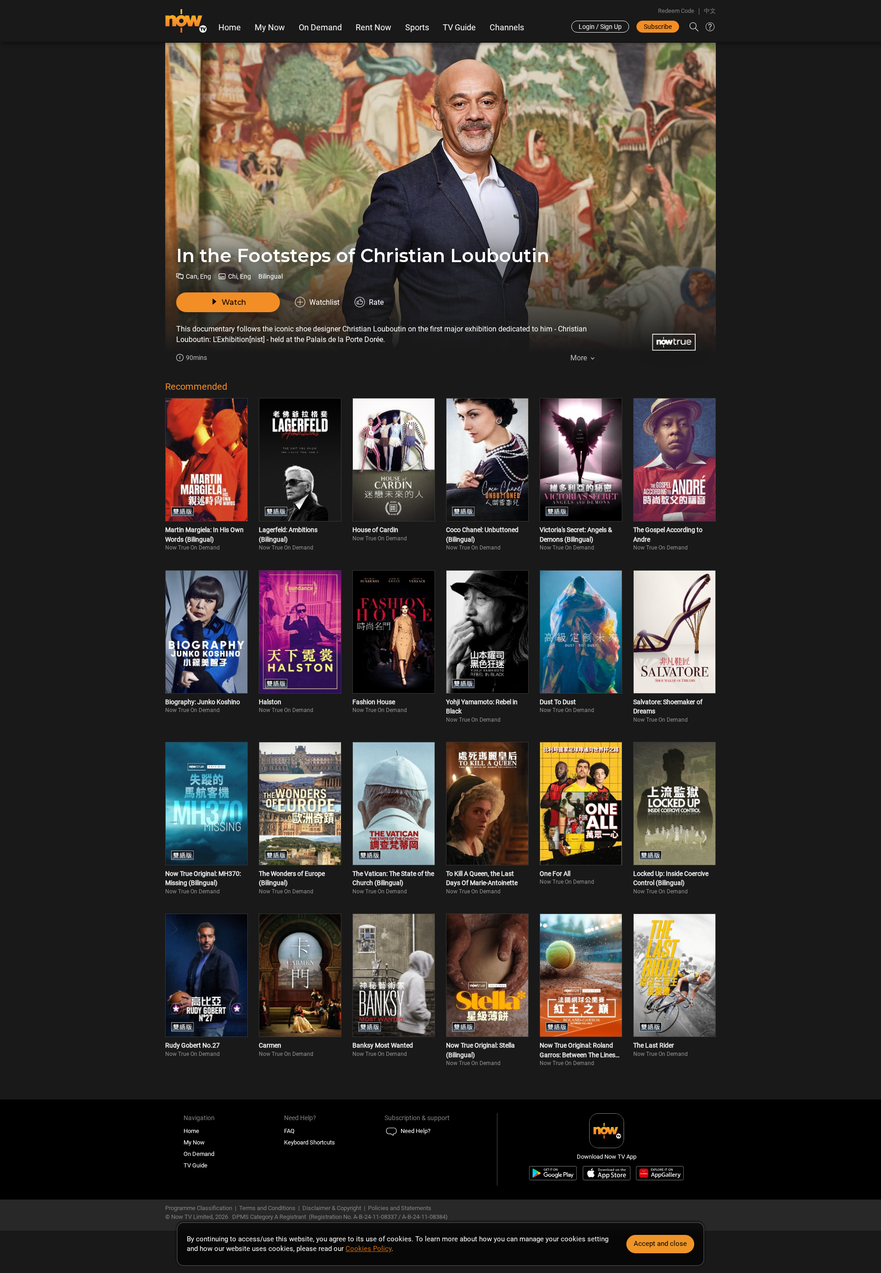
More (578, 357)
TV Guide (459, 27)
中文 (710, 10)
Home (229, 27)
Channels (507, 27)
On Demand (320, 27)
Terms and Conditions (267, 1208)
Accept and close (660, 1243)
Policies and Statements (399, 1208)
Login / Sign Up (600, 26)
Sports (417, 27)
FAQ (289, 1130)
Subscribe (658, 26)
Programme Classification (198, 1208)
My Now (270, 27)
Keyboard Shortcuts (309, 1142)
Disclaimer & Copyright (331, 1208)
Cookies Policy (368, 1249)
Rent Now (373, 27)
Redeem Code (676, 10)
